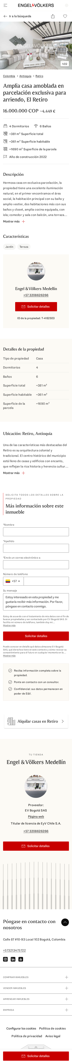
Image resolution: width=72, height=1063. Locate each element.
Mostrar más (9, 625)
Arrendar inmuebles (16, 999)
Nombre (9, 524)
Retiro (39, 76)
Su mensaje (10, 590)
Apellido (9, 541)
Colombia (9, 76)
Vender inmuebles (14, 988)
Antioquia (25, 76)
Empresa (8, 1010)
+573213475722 (14, 950)
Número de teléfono (15, 574)
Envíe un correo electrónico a (22, 557)
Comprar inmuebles (15, 977)
